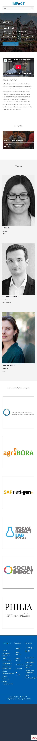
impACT (25, 697)
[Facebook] (26, 648)
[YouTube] (29, 651)
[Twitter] (29, 648)
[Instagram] (31, 648)
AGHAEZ (28, 699)
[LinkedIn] (26, 651)
